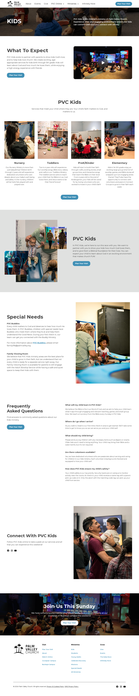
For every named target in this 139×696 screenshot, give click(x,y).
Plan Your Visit (123, 4)
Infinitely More (88, 4)
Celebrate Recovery (78, 661)
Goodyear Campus (49, 661)
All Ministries (76, 672)
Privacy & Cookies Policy (55, 686)
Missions (74, 664)
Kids (72, 649)
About (28, 4)
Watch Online (47, 657)
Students (74, 653)
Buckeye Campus (48, 664)
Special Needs (76, 668)
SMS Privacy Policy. (72, 686)
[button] (58, 4)
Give (46, 4)
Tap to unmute (103, 62)
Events (37, 4)
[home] (14, 4)
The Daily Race (105, 657)
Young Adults (76, 657)
